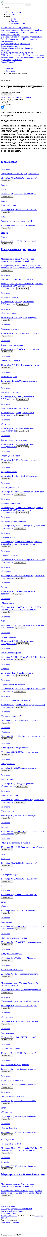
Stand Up (5, 32)
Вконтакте (5, 34)
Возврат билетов (18, 23)
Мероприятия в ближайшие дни (23, 1174)
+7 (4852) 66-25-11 (9, 28)
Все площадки (7, 41)
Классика (34, 30)
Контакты (15, 21)
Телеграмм (15, 34)
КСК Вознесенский (9, 97)
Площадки (10, 14)
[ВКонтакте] (2, 107)
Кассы (13, 19)
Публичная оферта (9, 1213)
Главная (9, 69)
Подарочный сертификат (21, 1209)
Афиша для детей (16, 32)
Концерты (25, 30)
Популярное (9, 161)
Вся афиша (5, 30)
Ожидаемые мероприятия (18, 249)
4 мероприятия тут (26, 97)
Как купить (6, 1211)
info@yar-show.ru (24, 28)
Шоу (40, 30)
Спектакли (15, 30)
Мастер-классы (30, 32)
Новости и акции (13, 12)
